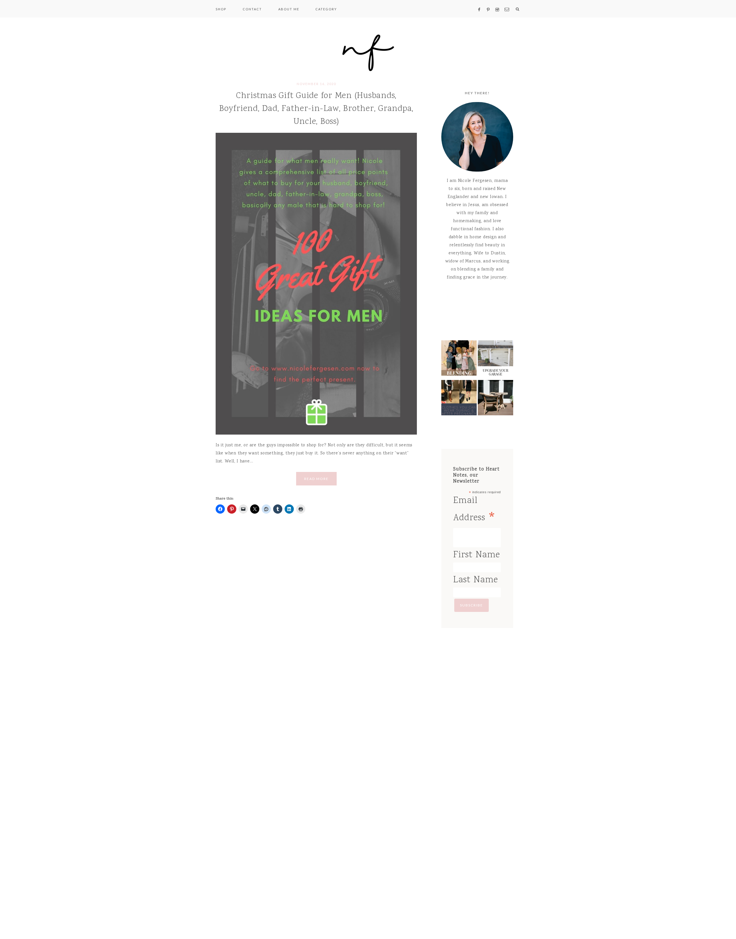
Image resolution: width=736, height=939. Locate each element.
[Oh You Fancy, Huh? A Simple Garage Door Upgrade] (495, 359)
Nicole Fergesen (368, 51)
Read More (316, 479)
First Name (476, 555)
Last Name (475, 580)
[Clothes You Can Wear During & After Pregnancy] (459, 399)
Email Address (475, 510)
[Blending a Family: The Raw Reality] (459, 359)
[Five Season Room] (495, 399)
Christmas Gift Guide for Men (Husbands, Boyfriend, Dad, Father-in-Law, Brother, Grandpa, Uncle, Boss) (316, 109)
